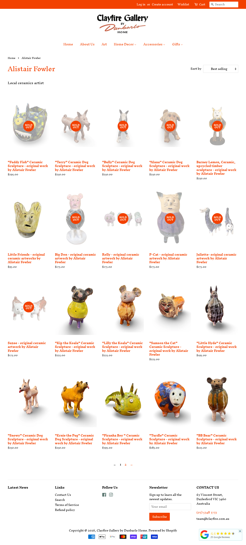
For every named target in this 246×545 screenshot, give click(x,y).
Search (60, 499)
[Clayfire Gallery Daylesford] (204, 539)
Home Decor (124, 44)
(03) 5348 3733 (206, 512)
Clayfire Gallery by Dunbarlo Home (122, 530)
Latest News (18, 487)
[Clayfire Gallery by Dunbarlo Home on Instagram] (111, 495)
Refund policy (65, 509)
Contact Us (63, 494)
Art (104, 44)
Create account (162, 4)
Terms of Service (67, 504)
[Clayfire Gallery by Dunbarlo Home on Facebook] (104, 495)
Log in (141, 4)
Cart (202, 4)
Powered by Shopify (163, 530)
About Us (87, 44)
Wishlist (182, 4)
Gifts (176, 44)
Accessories (153, 44)
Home (68, 44)
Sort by (196, 68)
